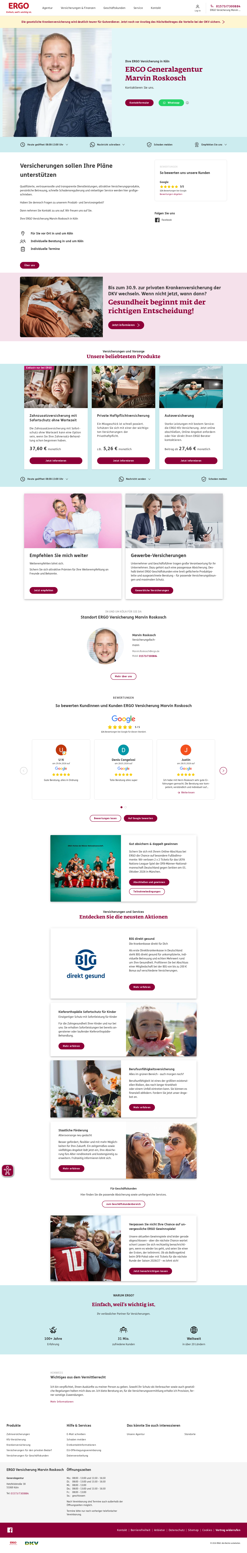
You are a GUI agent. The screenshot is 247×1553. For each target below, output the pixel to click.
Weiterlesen (188, 792)
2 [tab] (126, 807)
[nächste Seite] (223, 770)
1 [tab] (121, 807)
